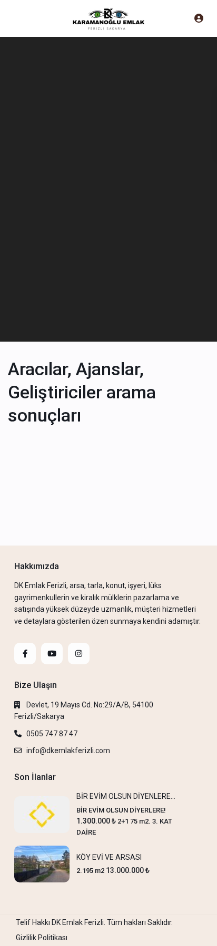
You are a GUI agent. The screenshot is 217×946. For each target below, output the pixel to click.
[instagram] (79, 653)
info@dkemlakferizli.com (68, 750)
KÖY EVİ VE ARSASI (109, 857)
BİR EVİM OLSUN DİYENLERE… (125, 796)
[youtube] (52, 653)
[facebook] (25, 653)
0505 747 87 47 (51, 733)
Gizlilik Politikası (41, 937)
